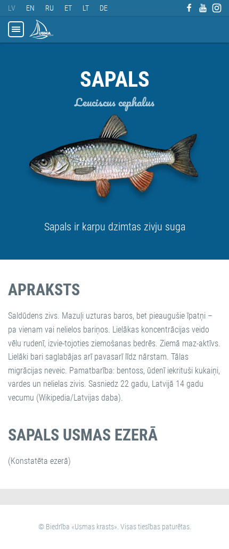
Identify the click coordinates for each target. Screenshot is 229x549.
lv (11, 8)
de (104, 8)
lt (86, 8)
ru (49, 8)
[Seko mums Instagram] (217, 8)
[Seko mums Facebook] (189, 8)
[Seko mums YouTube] (203, 8)
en (30, 8)
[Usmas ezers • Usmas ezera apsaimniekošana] (41, 29)
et (68, 8)
